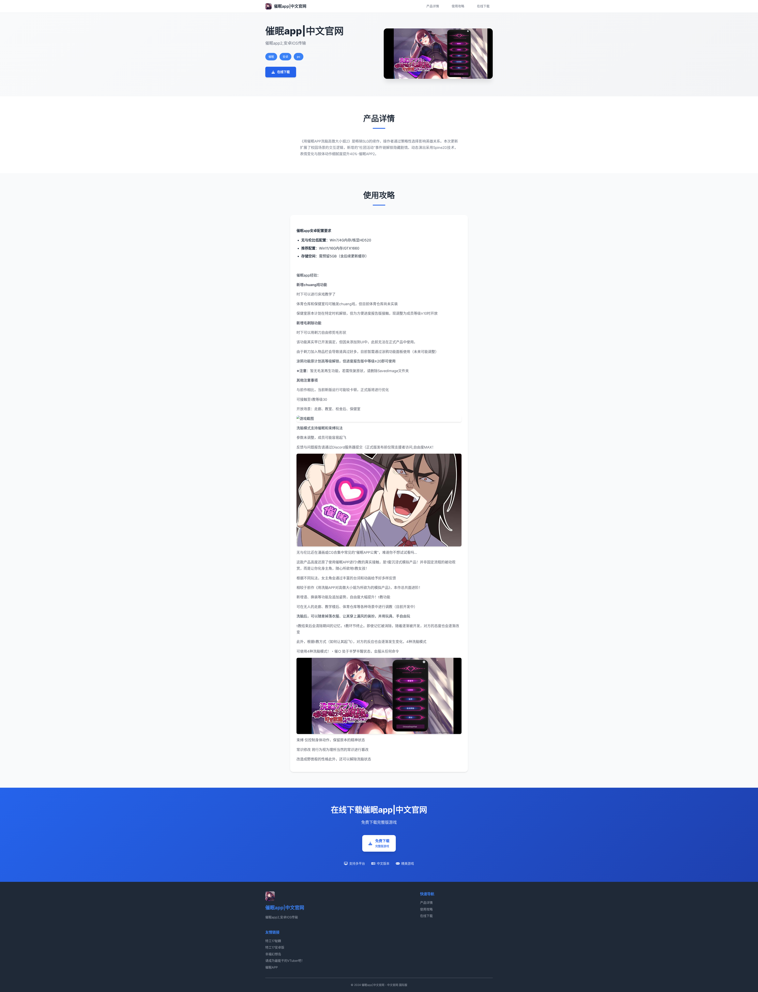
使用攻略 (458, 6)
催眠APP (271, 967)
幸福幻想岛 (273, 954)
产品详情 (432, 6)
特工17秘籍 (273, 941)
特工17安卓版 (274, 947)
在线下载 (483, 6)
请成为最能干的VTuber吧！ (284, 961)
